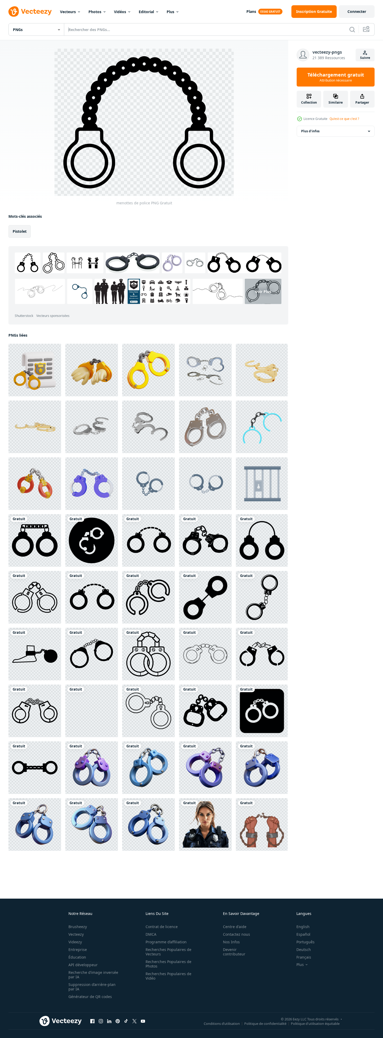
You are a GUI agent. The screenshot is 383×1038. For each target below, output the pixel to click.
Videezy (75, 941)
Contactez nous (236, 934)
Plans (251, 11)
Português (305, 941)
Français (303, 957)
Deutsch (303, 949)
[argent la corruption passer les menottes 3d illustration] (34, 483)
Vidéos (120, 11)
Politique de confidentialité (265, 1023)
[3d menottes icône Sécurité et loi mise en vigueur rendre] (205, 427)
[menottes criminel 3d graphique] (91, 767)
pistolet (20, 231)
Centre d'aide (234, 926)
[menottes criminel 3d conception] (91, 824)
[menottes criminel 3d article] (262, 767)
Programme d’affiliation (166, 941)
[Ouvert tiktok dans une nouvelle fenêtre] (126, 1021)
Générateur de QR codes (90, 996)
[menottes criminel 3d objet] (205, 767)
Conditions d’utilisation (222, 1023)
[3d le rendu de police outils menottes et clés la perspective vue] (205, 370)
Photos (94, 11)
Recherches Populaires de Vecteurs (168, 951)
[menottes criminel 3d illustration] (148, 767)
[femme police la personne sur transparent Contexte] (205, 824)
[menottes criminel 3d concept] (34, 824)
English (303, 926)
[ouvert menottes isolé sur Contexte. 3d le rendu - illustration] (262, 370)
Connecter (356, 11)
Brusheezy (77, 926)
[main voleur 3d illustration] (91, 370)
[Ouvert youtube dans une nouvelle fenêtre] (143, 1021)
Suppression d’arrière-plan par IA (92, 986)
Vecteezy (76, 934)
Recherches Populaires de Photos (168, 964)
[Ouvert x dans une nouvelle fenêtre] (134, 1021)
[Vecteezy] (30, 11)
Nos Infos (231, 941)
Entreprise (77, 949)
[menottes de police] (34, 540)
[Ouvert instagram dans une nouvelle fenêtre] (101, 1021)
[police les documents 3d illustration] (34, 370)
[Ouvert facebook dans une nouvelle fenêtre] (92, 1021)
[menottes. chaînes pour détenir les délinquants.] (148, 483)
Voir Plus (263, 291)
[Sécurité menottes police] (262, 427)
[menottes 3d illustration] (148, 370)
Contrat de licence (162, 926)
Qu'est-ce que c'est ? (344, 119)
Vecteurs (68, 11)
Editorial (146, 11)
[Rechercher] (352, 29)
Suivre (365, 57)
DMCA (151, 934)
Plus (170, 11)
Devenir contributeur (234, 951)
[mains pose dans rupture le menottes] (262, 824)
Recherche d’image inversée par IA (93, 974)
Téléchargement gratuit (335, 77)
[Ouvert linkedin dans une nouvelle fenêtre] (109, 1021)
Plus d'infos (310, 131)
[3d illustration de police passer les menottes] (91, 483)
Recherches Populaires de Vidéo (168, 976)
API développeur (83, 964)
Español (303, 934)
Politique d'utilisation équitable (315, 1023)
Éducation (77, 957)
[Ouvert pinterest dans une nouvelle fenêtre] (118, 1021)
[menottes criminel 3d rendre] (148, 824)
